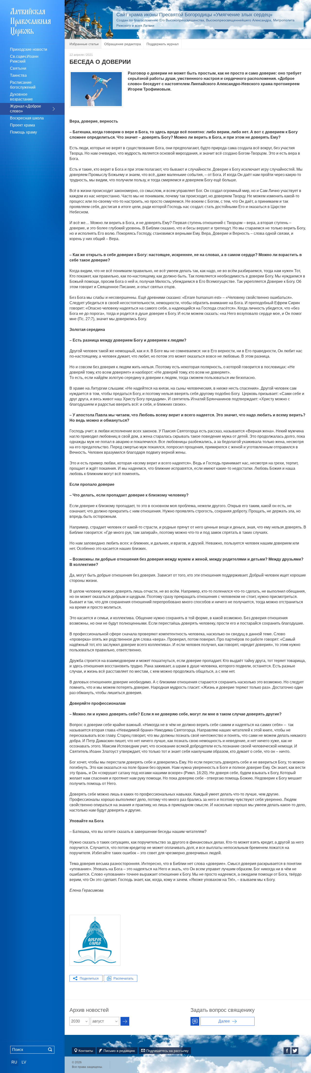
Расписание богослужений (22, 84)
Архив (125, 1021)
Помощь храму (23, 132)
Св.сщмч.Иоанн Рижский (24, 58)
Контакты (85, 1051)
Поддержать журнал (163, 44)
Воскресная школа (27, 118)
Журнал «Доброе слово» (25, 108)
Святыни (18, 68)
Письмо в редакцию (119, 1051)
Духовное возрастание (21, 96)
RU (14, 1062)
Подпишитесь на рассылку (167, 1051)
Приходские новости (28, 49)
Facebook (287, 1050)
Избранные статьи (84, 44)
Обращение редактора (122, 44)
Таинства (18, 75)
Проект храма (22, 125)
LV (24, 1062)
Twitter (295, 1050)
